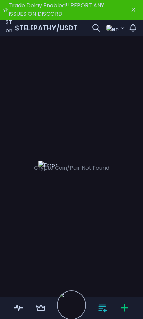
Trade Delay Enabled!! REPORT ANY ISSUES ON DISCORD (56, 9)
